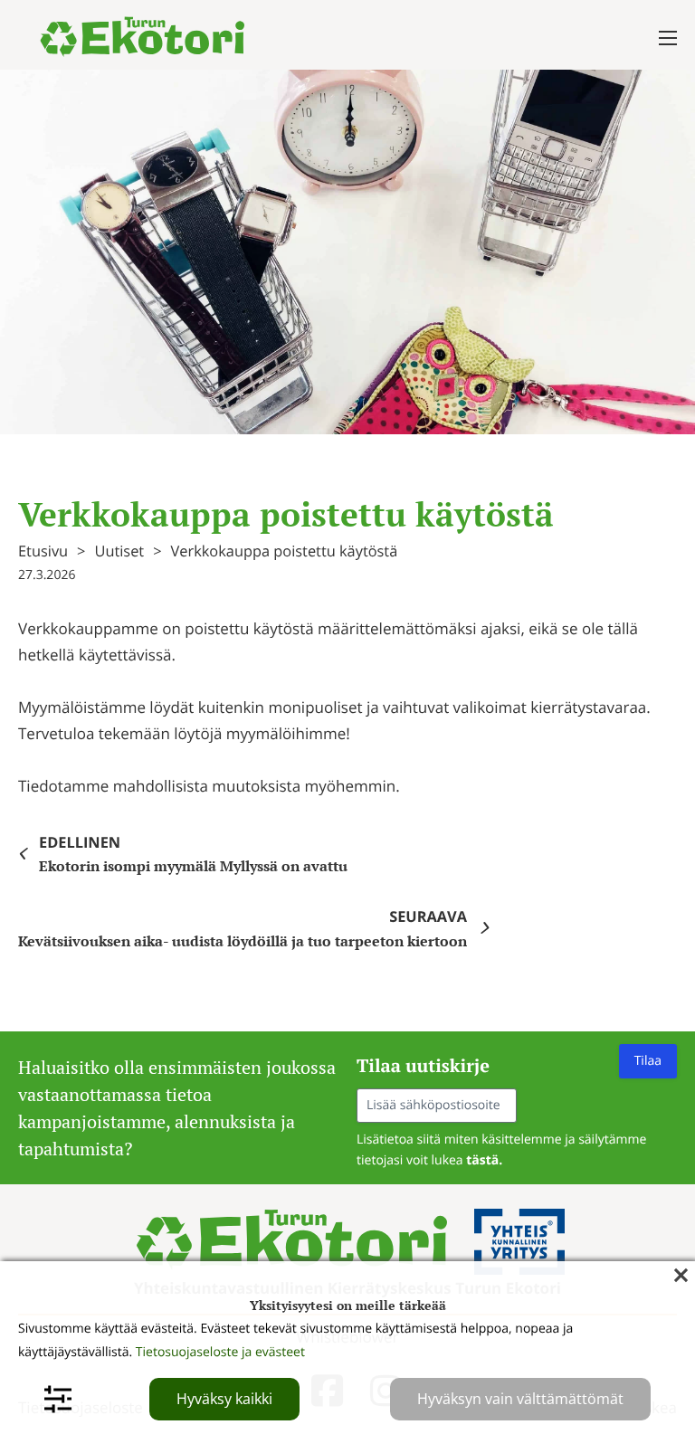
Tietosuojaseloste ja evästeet (220, 1352)
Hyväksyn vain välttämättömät (520, 1399)
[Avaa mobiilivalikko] (668, 38)
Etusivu (43, 551)
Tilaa (648, 1060)
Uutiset (119, 551)
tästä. (484, 1160)
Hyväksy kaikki (224, 1399)
